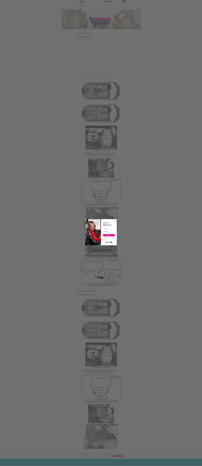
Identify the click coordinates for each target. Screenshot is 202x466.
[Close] (115, 221)
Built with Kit (108, 242)
